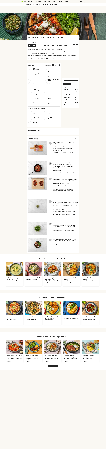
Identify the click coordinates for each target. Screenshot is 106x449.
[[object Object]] (74, 45)
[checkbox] (28, 42)
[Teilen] (77, 45)
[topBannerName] (53, 9)
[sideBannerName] (70, 70)
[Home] (26, 4)
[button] (44, 65)
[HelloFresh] (24, 1)
